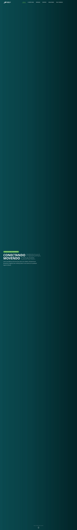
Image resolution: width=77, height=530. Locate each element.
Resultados (51, 2)
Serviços (38, 2)
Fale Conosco (59, 2)
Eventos (44, 2)
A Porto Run (31, 2)
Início (24, 2)
